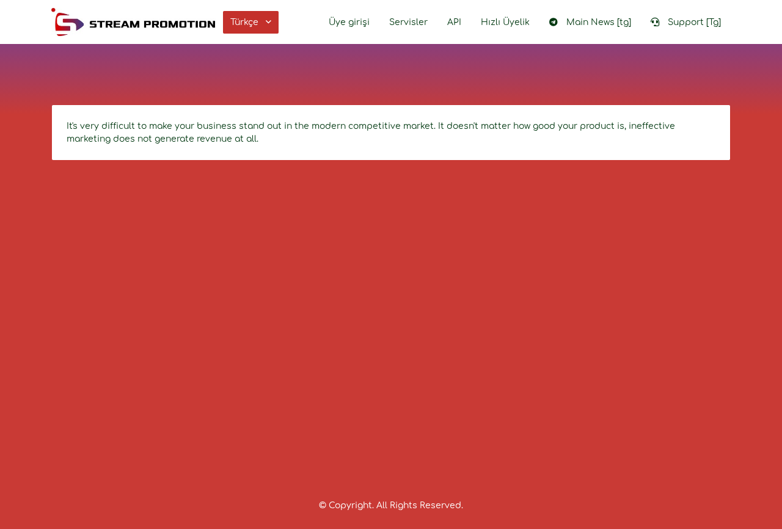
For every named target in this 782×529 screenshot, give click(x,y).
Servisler (408, 22)
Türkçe (244, 22)
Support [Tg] (694, 22)
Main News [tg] (598, 22)
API (454, 22)
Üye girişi (349, 22)
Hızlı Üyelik (505, 22)
